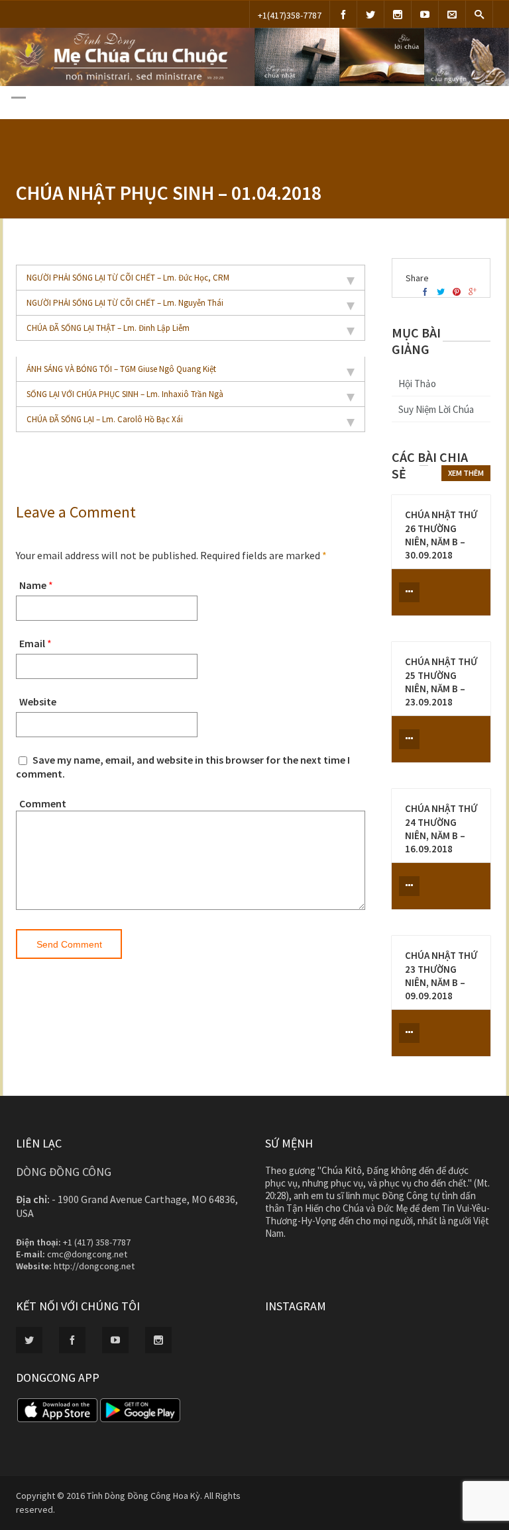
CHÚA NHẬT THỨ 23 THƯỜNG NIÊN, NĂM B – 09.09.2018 (441, 975)
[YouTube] (425, 14)
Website (37, 701)
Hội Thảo (417, 383)
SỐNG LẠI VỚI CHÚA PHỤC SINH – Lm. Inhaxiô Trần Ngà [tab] (125, 394)
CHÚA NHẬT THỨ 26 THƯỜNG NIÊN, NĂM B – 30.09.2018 (441, 534)
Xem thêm (466, 473)
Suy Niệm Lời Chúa (436, 409)
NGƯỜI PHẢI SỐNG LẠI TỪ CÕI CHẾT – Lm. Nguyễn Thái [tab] (125, 302)
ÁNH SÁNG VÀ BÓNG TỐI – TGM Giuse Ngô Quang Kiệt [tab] (121, 369)
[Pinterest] (457, 292)
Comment (42, 803)
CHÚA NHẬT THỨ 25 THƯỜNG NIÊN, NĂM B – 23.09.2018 (441, 681)
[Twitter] (370, 14)
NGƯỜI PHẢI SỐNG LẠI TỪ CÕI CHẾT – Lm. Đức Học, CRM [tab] (128, 277)
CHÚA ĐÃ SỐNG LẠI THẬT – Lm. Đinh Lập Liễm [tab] (108, 328)
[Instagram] (397, 14)
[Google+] (473, 292)
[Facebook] (343, 14)
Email (32, 643)
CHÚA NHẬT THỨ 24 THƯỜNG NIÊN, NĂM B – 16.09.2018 (441, 828)
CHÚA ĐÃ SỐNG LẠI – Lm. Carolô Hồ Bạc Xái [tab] (105, 419)
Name (32, 585)
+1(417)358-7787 (289, 15)
